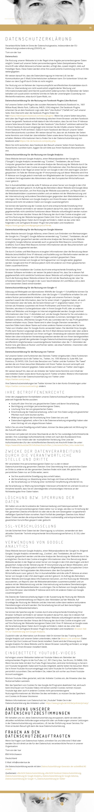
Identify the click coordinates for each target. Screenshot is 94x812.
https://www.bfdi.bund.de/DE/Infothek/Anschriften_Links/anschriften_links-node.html (44, 445)
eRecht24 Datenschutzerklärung (30, 773)
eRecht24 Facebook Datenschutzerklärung (63, 773)
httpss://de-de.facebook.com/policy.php (38, 141)
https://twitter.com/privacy (17, 379)
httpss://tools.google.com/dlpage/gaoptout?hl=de (28, 225)
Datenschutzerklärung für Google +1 (20, 778)
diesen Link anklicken (70, 638)
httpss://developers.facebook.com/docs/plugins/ (31, 115)
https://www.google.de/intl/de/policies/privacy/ (67, 703)
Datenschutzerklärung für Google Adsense (60, 776)
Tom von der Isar (29, 14)
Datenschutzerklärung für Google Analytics (23, 776)
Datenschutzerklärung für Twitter (51, 778)
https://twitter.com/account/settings (22, 386)
